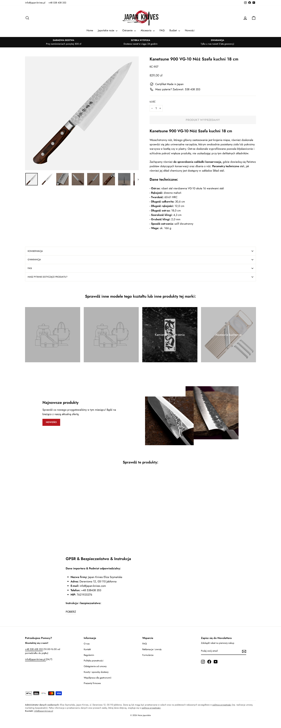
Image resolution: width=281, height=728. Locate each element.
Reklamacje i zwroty (151, 649)
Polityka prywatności (93, 660)
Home (90, 30)
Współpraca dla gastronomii (97, 677)
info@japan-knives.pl (35, 2)
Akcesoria (146, 30)
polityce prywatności (221, 704)
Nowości (189, 30)
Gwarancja (34, 259)
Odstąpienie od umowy (95, 666)
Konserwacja (35, 251)
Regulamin (89, 655)
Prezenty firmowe (92, 683)
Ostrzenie (127, 30)
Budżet (173, 30)
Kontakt (87, 649)
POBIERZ (71, 612)
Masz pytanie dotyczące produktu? (47, 276)
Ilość (152, 101)
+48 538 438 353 (57, 2)
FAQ (162, 30)
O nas (87, 643)
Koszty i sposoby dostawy (96, 672)
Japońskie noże (106, 30)
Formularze (147, 655)
